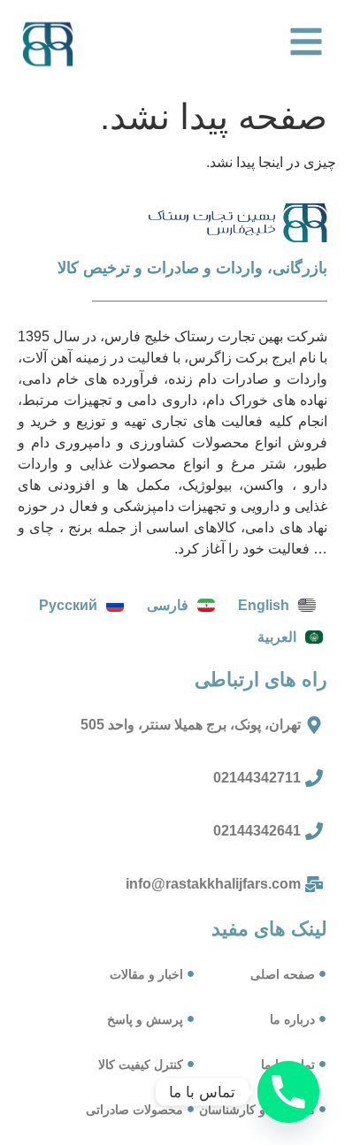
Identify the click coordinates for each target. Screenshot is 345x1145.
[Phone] (288, 1092)
